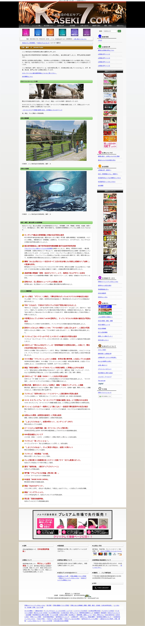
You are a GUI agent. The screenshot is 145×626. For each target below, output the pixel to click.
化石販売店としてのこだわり (106, 181)
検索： (101, 31)
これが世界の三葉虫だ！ (105, 317)
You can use (101, 380)
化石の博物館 (102, 328)
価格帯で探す (96, 25)
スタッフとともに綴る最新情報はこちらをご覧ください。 (39, 73)
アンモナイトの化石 (108, 611)
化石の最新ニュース (104, 324)
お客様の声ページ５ (104, 65)
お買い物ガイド (102, 365)
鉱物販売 (97, 613)
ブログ (100, 40)
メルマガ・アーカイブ (104, 376)
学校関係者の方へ (103, 289)
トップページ (25, 25)
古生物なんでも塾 (63, 576)
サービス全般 (54, 615)
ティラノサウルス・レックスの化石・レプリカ (58, 611)
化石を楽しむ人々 (103, 340)
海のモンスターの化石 (40, 613)
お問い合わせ (84, 25)
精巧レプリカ (74, 613)
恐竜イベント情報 (35, 617)
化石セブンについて (114, 613)
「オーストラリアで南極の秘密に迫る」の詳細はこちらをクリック (42, 110)
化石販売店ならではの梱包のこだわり (109, 178)
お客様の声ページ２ (104, 54)
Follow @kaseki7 (103, 588)
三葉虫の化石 (39, 611)
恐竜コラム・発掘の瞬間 (87, 617)
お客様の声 (60, 25)
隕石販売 (103, 613)
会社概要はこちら (27, 76)
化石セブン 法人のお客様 (72, 619)
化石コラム (120, 25)
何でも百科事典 (102, 332)
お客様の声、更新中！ (104, 170)
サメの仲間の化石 (54, 613)
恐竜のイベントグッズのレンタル (108, 281)
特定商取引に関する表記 (105, 373)
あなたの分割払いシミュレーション (111, 551)
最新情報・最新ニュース (84, 615)
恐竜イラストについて (104, 392)
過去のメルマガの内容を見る (106, 160)
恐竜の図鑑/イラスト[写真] (78, 576)
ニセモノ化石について (34, 621)
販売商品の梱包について (104, 617)
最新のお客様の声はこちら (106, 50)
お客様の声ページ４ (104, 62)
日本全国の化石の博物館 (61, 621)
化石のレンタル (102, 297)
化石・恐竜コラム (98, 615)
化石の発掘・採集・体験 (105, 321)
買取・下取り (108, 25)
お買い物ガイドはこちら (80, 39)
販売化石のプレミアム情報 (90, 619)
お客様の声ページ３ (104, 58)
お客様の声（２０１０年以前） (107, 357)
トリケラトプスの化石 (80, 611)
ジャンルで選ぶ (36, 25)
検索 (119, 31)
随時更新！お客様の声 (104, 353)
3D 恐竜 (49, 605)
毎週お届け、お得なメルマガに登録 (108, 156)
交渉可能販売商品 (48, 617)
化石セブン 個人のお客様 (54, 619)
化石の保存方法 (109, 615)
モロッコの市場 (47, 621)
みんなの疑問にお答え (104, 361)
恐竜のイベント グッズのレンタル (35, 605)
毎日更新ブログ (48, 25)
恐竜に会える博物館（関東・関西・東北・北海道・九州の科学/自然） (92, 605)
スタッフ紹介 (102, 349)
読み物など (72, 615)
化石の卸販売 (102, 293)
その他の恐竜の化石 (94, 611)
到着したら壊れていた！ (105, 336)
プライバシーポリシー (104, 369)
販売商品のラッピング (62, 617)
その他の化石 (65, 613)
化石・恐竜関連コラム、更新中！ (108, 174)
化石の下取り (41, 619)
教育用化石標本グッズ (86, 613)
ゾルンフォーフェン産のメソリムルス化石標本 (38, 248)
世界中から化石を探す (104, 285)
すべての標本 (29, 611)
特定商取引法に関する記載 (41, 615)
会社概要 (72, 25)
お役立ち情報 (63, 615)
